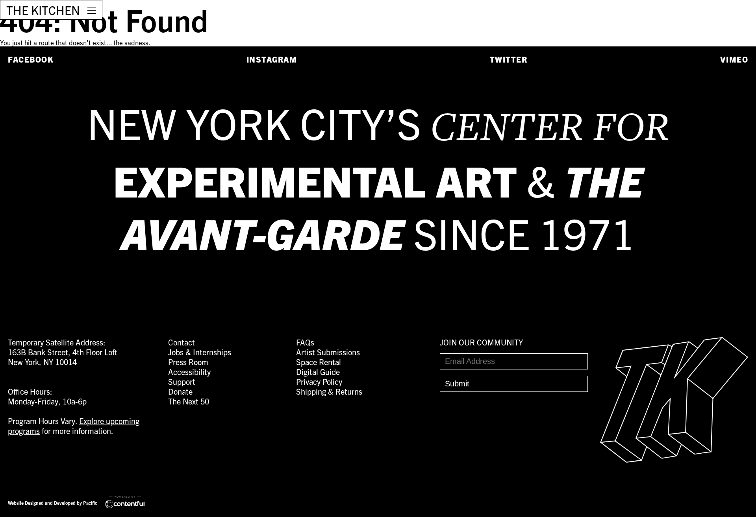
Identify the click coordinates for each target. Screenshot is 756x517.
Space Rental (318, 362)
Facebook (31, 59)
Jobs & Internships (199, 352)
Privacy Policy (319, 381)
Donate (180, 391)
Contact (181, 342)
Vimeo (734, 59)
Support (181, 381)
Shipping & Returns (329, 391)
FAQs (305, 342)
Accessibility (189, 372)
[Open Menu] (91, 9)
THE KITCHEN (43, 9)
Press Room (188, 362)
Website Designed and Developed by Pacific (52, 503)
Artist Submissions (328, 352)
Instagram (271, 59)
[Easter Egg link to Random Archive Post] (674, 459)
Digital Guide (318, 372)
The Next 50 (188, 401)
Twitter (509, 59)
